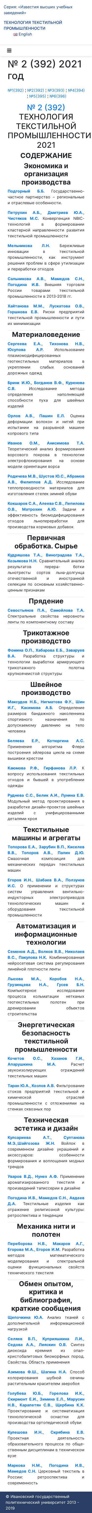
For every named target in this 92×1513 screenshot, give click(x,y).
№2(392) (35, 90)
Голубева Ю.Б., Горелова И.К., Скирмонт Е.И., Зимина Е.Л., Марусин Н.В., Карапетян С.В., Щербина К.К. (46, 1399)
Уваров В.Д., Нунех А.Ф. (33, 1176)
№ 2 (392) (46, 107)
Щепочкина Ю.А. (27, 1317)
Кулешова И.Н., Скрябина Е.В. (46, 1432)
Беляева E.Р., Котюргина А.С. (46, 740)
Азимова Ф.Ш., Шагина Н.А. (37, 1371)
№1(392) (16, 90)
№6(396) (58, 96)
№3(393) (56, 90)
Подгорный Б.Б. (29, 191)
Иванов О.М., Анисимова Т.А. (46, 443)
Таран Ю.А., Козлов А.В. (31, 1085)
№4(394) (76, 90)
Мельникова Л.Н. (29, 245)
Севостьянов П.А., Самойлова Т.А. (46, 610)
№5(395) (37, 96)
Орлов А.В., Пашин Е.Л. (36, 415)
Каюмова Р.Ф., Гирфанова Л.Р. (42, 768)
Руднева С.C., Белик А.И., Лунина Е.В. (46, 795)
